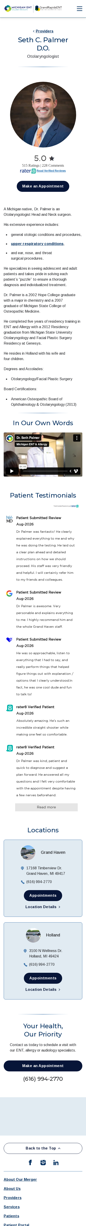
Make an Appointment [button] (43, 186)
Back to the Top (41, 1148)
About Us (12, 1189)
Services (12, 1207)
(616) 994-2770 (39, 882)
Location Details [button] (41, 907)
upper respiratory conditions (37, 244)
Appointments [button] (43, 895)
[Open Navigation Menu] (77, 9)
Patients (11, 1216)
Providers (45, 31)
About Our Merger (20, 1179)
